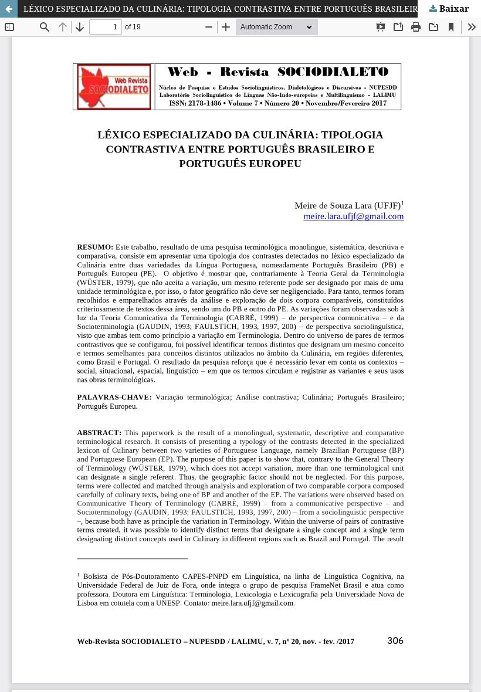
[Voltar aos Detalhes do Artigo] (9, 9)
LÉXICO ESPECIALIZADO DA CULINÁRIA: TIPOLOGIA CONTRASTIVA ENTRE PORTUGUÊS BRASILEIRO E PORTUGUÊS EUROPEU (252, 8)
